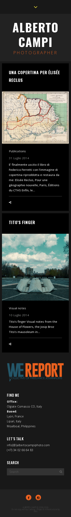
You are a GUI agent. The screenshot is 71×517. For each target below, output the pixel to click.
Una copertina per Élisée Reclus (34, 76)
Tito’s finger (22, 222)
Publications (17, 151)
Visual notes (17, 308)
